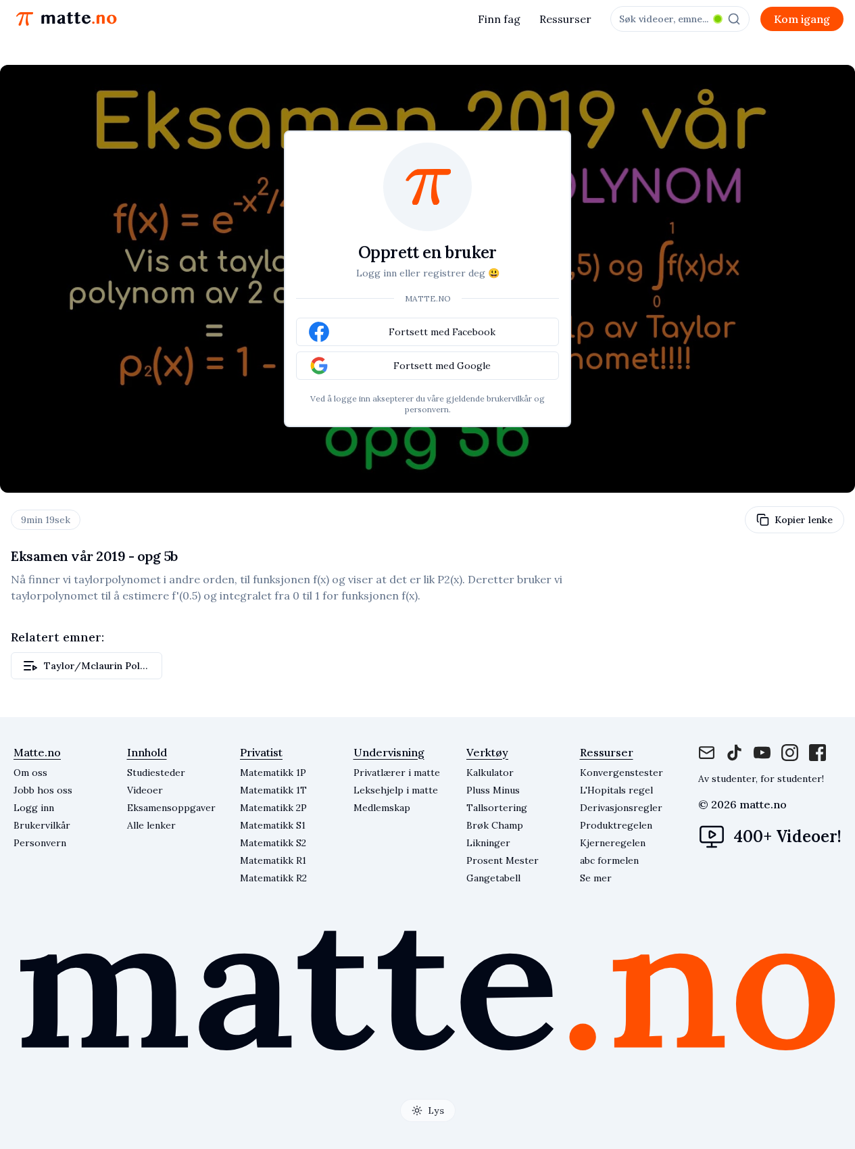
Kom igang (802, 19)
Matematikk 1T (273, 790)
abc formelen (609, 860)
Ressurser (565, 19)
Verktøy (487, 752)
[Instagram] (762, 752)
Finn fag (499, 19)
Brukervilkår (42, 825)
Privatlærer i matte (396, 772)
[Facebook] (734, 752)
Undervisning (388, 752)
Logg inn (34, 808)
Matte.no (37, 752)
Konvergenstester (621, 772)
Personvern (40, 843)
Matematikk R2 (273, 878)
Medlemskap (381, 808)
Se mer (596, 878)
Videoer (145, 790)
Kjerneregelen (612, 843)
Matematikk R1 (273, 860)
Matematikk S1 (273, 825)
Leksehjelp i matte (395, 790)
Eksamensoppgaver (171, 808)
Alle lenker (151, 825)
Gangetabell (493, 878)
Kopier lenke (804, 520)
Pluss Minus (493, 790)
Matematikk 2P (273, 808)
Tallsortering (496, 808)
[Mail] (706, 752)
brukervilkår (509, 398)
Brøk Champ (494, 825)
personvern (427, 409)
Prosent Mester (502, 860)
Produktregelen (616, 825)
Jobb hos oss (43, 790)
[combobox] (680, 19)
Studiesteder (156, 772)
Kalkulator (490, 772)
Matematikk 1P (273, 772)
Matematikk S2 (273, 843)
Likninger (488, 843)
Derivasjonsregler (621, 808)
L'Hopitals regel (616, 790)
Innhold (147, 752)
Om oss (30, 772)
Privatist (261, 752)
